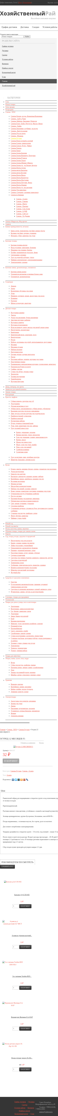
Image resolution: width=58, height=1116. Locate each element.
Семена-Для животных (18, 190)
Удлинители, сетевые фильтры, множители (25, 711)
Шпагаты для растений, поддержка (22, 570)
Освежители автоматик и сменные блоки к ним (27, 274)
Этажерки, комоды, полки (19, 692)
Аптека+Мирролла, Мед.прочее (16, 221)
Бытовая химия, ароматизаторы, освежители (20, 268)
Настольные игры (17, 352)
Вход (20, 3)
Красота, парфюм (11, 397)
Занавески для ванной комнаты (15, 389)
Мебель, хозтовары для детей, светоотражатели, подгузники (31, 342)
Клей (12, 619)
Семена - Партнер (22, 206)
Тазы (12, 670)
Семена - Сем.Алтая (23, 209)
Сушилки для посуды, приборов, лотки (24, 513)
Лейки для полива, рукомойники (22, 545)
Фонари (13, 713)
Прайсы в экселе (7, 68)
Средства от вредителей (19, 560)
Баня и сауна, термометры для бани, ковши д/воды (28, 231)
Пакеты (8, 534)
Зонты (13, 288)
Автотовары (15, 606)
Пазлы (13, 357)
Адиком (8, 224)
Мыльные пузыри (17, 347)
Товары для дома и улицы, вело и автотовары (20, 602)
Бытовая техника (11, 241)
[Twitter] (15, 779)
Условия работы (7, 59)
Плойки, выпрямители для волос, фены (24, 252)
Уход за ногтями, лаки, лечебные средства (25, 457)
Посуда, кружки (16, 496)
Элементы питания (17, 716)
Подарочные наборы (18, 421)
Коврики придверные (18, 621)
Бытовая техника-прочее (19, 245)
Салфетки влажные (22, 450)
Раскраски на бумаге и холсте (21, 367)
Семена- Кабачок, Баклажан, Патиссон (24, 121)
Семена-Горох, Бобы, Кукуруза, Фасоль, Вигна (26, 124)
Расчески (14, 301)
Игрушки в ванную (17, 322)
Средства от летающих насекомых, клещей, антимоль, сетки (31, 589)
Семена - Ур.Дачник (23, 216)
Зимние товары (10, 392)
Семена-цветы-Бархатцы (19, 170)
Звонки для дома (16, 704)
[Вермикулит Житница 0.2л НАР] (12, 1004)
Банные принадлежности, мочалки (16, 227)
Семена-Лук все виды (18, 133)
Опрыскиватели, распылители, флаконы (24, 548)
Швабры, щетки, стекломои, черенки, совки (25, 675)
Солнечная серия (22, 452)
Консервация (9, 395)
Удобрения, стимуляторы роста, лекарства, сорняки (28, 565)
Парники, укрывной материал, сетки (23, 550)
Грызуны (14, 582)
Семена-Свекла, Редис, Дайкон (21, 146)
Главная (4, 81)
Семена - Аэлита (21, 199)
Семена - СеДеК (21, 211)
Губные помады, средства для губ (22, 401)
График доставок (9, 27)
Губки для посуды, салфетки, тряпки (23, 665)
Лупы (13, 293)
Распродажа (9, 110)
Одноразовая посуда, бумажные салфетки (25, 494)
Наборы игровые (16, 349)
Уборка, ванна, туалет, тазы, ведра (16, 658)
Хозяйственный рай (8, 86)
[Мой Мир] (18, 779)
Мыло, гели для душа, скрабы (26, 445)
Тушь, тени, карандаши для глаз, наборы (24, 426)
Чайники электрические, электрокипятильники (26, 260)
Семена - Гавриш (22, 201)
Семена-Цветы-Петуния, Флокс (21, 183)
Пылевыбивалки (16, 628)
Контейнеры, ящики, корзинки (21, 687)
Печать (41, 743)
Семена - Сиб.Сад (22, 214)
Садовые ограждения (18, 555)
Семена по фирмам (17, 195)
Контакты (5, 64)
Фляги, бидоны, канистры (19, 516)
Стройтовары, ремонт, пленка (21, 633)
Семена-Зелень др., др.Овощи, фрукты (24, 165)
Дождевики (14, 614)
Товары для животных (13, 656)
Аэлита (9, 775)
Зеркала (13, 286)
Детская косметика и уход (19, 406)
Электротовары (10, 697)
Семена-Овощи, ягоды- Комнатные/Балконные (26, 116)
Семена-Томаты (16, 148)
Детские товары (10, 309)
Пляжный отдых (16, 626)
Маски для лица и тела (23, 442)
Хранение (8, 680)
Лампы (13, 706)
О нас (4, 77)
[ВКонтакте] (13, 779)
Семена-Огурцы (16, 138)
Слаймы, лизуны (16, 369)
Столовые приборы (17, 506)
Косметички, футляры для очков (22, 291)
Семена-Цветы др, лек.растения (21, 187)
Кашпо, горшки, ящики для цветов (22, 543)
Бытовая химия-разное (18, 272)
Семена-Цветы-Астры (18, 168)
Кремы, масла (21, 440)
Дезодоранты (15, 404)
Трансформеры (16, 379)
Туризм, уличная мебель (19, 651)
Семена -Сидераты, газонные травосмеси (24, 192)
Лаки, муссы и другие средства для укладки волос (28, 413)
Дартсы (13, 315)
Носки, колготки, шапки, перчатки (17, 529)
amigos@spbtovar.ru (45, 1112)
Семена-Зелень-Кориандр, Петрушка (23, 156)
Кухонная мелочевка (18, 481)
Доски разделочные (17, 471)
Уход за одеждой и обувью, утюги (22, 257)
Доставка (24, 27)
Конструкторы (16, 337)
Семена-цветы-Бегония (18, 173)
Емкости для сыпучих (18, 474)
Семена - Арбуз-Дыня (18, 119)
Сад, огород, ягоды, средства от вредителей (20, 536)
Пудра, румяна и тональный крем (22, 423)
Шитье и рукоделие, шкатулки (21, 303)
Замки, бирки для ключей (19, 616)
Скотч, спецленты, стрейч (19, 631)
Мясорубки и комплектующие (21, 486)
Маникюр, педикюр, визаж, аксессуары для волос (28, 296)
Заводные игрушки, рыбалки (20, 320)
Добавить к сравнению (28, 743)
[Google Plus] (24, 779)
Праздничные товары (18, 362)
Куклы (13, 340)
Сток (7, 102)
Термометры (15, 646)
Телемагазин (9, 600)
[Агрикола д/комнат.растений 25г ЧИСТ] (12, 922)
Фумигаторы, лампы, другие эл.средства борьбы (27, 592)
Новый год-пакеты (11, 526)
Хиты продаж (10, 107)
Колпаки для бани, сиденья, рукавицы (23, 233)
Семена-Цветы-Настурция (20, 180)
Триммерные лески (17, 563)
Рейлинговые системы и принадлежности (24, 501)
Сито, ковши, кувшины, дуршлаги (22, 503)
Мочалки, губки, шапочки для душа (23, 236)
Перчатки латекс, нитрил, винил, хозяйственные (27, 667)
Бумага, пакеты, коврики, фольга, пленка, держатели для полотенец (33, 469)
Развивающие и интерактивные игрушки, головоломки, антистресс (33, 364)
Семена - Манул (21, 204)
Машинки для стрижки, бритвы (21, 250)
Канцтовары (15, 332)
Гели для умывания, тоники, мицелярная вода (31, 437)
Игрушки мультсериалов (19, 325)
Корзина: (52, 3)
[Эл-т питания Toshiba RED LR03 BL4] (12, 963)
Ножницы (14, 298)
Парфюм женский (17, 418)
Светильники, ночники (18, 255)
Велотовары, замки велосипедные (22, 609)
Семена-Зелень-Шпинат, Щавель (22, 163)
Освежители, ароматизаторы (20, 277)
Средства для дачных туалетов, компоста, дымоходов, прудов (32, 558)
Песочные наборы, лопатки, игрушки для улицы (27, 359)
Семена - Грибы (16, 126)
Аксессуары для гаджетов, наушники (23, 701)
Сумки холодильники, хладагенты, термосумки (27, 636)
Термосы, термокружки (19, 648)
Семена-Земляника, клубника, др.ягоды (24, 129)
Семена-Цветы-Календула (19, 178)
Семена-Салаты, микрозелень (21, 143)
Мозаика (14, 345)
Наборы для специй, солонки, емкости (24, 489)
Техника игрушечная (18, 377)
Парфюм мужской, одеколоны (21, 416)
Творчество (14, 374)
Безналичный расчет (9, 72)
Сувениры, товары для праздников (17, 597)
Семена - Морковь (17, 136)
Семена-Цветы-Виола (18, 175)
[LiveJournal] (27, 779)
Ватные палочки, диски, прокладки (28, 435)
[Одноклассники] (21, 779)
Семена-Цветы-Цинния (19, 185)
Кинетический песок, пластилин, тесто (23, 335)
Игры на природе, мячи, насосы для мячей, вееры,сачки (30, 327)
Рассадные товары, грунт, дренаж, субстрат (25, 553)
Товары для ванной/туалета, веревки (23, 672)
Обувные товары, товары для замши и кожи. (20, 531)
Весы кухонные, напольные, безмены (23, 248)
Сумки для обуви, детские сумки (22, 372)
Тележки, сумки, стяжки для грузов (23, 643)
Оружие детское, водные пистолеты (23, 354)
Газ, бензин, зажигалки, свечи (21, 611)
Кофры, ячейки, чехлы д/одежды (22, 689)
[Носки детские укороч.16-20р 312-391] (12, 1045)
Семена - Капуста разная (19, 131)
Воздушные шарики (17, 313)
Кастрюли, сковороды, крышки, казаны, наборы (27, 476)
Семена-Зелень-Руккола (19, 158)
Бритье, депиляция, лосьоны (25, 432)
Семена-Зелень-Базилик (19, 153)
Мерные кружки (16, 484)
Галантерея (9, 282)
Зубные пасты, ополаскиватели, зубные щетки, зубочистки (30, 409)
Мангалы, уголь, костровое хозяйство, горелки (27, 624)
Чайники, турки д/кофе (18, 518)
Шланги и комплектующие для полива (24, 568)
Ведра (13, 663)
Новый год (9, 523)
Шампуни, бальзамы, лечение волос (23, 460)
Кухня (7, 465)
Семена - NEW (10, 112)
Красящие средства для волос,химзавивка (25, 411)
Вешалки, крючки (17, 684)
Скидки (35, 27)
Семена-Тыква (16, 151)
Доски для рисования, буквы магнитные (24, 318)
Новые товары (10, 104)
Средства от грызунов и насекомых (17, 578)
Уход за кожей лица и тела (19, 428)
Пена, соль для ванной (23, 447)
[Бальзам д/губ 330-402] (12, 881)
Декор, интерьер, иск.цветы (14, 387)
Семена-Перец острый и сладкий (22, 141)
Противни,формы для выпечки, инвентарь (25, 499)
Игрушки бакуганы (17, 381)
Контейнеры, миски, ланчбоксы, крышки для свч (27, 479)
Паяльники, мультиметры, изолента (23, 708)
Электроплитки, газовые (19, 262)
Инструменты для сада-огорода (21, 541)
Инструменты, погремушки (20, 330)
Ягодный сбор (15, 572)
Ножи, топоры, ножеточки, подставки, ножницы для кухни (31, 491)
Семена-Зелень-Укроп (18, 160)
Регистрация (27, 3)
